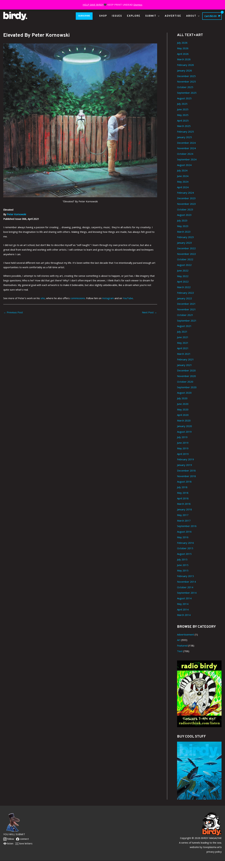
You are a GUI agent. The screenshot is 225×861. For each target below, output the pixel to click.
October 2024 (185, 153)
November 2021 (186, 309)
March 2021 (184, 353)
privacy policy (214, 851)
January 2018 (184, 509)
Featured (182, 645)
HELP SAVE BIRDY (93, 4)
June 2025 (182, 109)
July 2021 (182, 331)
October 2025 (185, 87)
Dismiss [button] (137, 4)
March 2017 (184, 520)
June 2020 (182, 403)
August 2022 (184, 265)
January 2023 (184, 242)
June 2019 (182, 442)
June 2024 (182, 176)
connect (24, 838)
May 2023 (182, 226)
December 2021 (186, 303)
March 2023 (184, 231)
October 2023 (185, 209)
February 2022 (185, 292)
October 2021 (185, 315)
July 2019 (182, 437)
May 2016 (182, 537)
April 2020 (183, 415)
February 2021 (185, 359)
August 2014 (184, 598)
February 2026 (185, 65)
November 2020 (186, 376)
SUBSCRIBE (84, 16)
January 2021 (184, 365)
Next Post (149, 312)
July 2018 (182, 487)
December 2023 (186, 198)
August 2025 (184, 98)
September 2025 (187, 92)
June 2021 (182, 337)
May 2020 (182, 409)
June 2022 (182, 270)
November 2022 (186, 254)
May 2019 (182, 448)
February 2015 (185, 576)
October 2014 (185, 587)
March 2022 (184, 287)
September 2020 (187, 387)
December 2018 (186, 470)
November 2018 (186, 476)
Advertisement (185, 634)
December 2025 (186, 76)
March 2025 (184, 126)
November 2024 (186, 148)
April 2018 (183, 498)
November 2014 (186, 581)
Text (180, 651)
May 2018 (182, 492)
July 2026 (182, 42)
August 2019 (184, 431)
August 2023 (184, 214)
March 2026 (184, 59)
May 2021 (182, 342)
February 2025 (185, 131)
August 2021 (184, 326)
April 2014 (183, 609)
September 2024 (187, 159)
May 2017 (182, 515)
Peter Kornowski (16, 214)
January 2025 (184, 137)
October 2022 (185, 259)
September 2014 (187, 592)
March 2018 (184, 503)
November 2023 (186, 203)
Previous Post (13, 312)
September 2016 (187, 526)
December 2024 (186, 142)
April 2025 (183, 120)
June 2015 (182, 565)
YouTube (128, 298)
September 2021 (187, 320)
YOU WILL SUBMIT (14, 834)
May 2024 (182, 181)
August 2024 (184, 165)
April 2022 (183, 281)
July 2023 (182, 220)
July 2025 (182, 103)
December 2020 (186, 370)
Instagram (108, 298)
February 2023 (185, 237)
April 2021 (183, 348)
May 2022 (182, 276)
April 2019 (183, 454)
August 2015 (184, 553)
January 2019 (184, 465)
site (43, 298)
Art (179, 640)
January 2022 (184, 298)
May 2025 (182, 115)
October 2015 (185, 548)
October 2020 (185, 381)
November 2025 (186, 81)
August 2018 (184, 481)
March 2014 (184, 615)
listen (10, 843)
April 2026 (183, 53)
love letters (25, 843)
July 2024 (182, 170)
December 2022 (186, 248)
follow (10, 838)
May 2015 (182, 570)
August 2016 (184, 531)
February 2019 (185, 459)
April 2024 (183, 187)
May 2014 (182, 603)
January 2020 (184, 426)
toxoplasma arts (212, 847)
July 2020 (182, 398)
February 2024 (185, 192)
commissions (77, 298)
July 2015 (182, 559)
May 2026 (182, 48)
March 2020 (184, 420)
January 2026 (184, 70)
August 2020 (184, 392)
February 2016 (185, 542)
